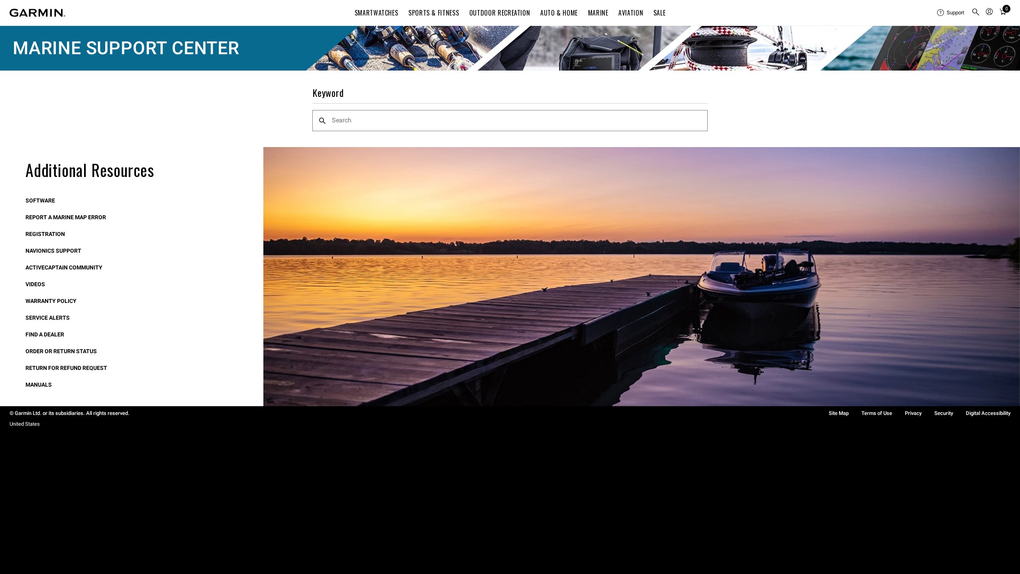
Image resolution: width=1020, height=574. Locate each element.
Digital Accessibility (988, 413)
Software (40, 200)
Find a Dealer (45, 334)
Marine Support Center (126, 48)
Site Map (839, 413)
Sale (659, 13)
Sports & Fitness (433, 13)
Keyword (328, 93)
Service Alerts (48, 318)
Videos (35, 284)
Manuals (39, 384)
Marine (598, 13)
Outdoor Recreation (499, 13)
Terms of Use (876, 413)
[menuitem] (951, 13)
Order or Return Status (61, 351)
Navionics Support (53, 251)
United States (25, 424)
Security (943, 413)
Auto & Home (559, 13)
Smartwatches (376, 13)
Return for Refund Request (66, 368)
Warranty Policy (51, 301)
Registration (45, 234)
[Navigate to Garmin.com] (37, 13)
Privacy (913, 413)
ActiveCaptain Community (64, 267)
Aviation (630, 13)
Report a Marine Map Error (66, 217)
